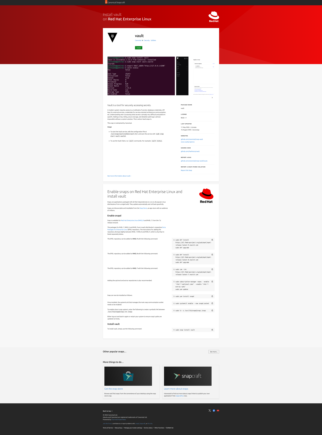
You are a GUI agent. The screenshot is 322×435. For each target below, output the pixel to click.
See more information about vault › (119, 176)
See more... (214, 352)
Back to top (107, 411)
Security (147, 40)
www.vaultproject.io (188, 142)
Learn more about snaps (176, 388)
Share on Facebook (214, 410)
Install (139, 48)
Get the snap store (113, 388)
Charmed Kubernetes (118, 419)
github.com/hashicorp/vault (190, 151)
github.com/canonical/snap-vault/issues (194, 161)
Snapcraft (142, 423)
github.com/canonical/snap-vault (192, 139)
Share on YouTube (218, 410)
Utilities (153, 40)
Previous (207, 97)
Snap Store (143, 208)
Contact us (169, 428)
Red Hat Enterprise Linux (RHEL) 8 (132, 220)
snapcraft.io (180, 396)
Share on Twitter (210, 410)
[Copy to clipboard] (212, 240)
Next (212, 97)
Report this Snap (186, 170)
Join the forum (107, 423)
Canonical (138, 40)
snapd (137, 423)
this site (150, 423)
